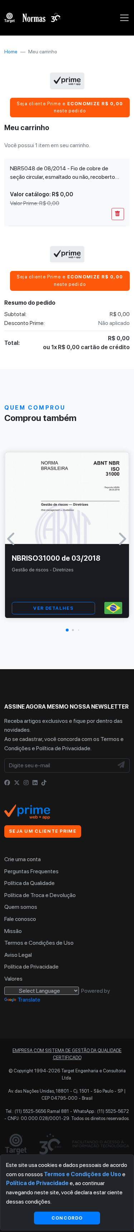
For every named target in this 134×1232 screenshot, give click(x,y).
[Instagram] (26, 782)
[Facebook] (7, 782)
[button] (67, 630)
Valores (13, 978)
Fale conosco (20, 919)
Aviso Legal (18, 954)
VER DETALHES (53, 608)
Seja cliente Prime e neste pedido (70, 107)
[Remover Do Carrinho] (117, 214)
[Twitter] (17, 782)
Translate (29, 999)
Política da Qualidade (29, 883)
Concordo (67, 1217)
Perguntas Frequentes (31, 871)
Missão (13, 931)
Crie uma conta (22, 859)
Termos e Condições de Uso (39, 942)
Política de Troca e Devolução (40, 895)
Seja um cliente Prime (42, 831)
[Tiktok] (43, 782)
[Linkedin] (35, 782)
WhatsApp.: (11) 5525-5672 (101, 1111)
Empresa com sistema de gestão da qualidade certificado (67, 1054)
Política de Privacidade (63, 748)
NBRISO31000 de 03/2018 (56, 558)
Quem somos (20, 906)
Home (11, 51)
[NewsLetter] (121, 765)
